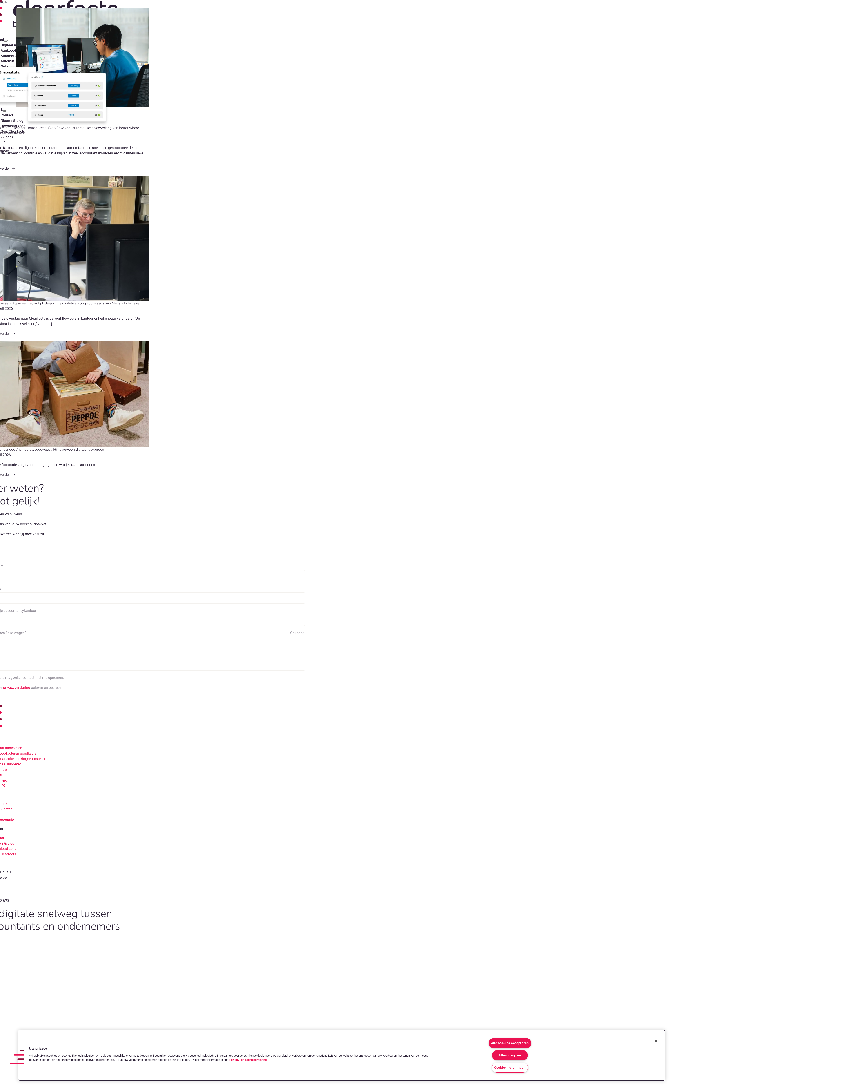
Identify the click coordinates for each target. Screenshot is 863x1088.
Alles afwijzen (510, 1055)
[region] (341, 1055)
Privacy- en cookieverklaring (248, 1059)
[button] (17, 1057)
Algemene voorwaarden (27, 939)
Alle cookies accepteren (510, 1043)
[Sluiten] (656, 1041)
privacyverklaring (16, 687)
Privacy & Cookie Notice (68, 939)
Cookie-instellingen (510, 1068)
